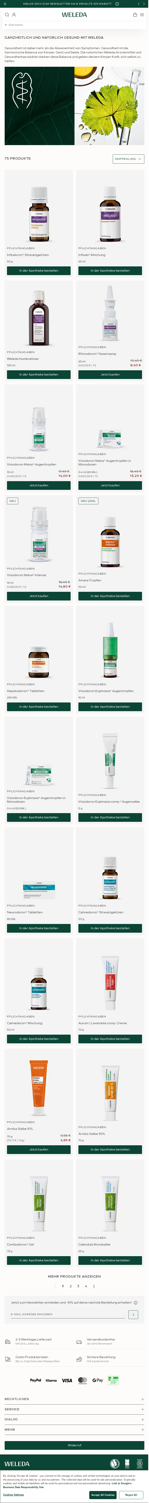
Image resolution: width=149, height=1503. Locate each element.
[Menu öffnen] (142, 14)
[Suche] (7, 14)
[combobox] (125, 159)
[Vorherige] (138, 4)
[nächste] (144, 4)
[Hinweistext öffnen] (135, 1302)
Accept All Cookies (102, 1495)
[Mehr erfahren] (115, 1464)
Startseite (16, 25)
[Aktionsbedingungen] (117, 4)
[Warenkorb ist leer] (135, 14)
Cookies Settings (13, 1494)
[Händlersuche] (133, 1314)
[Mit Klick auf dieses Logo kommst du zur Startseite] (74, 15)
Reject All (131, 1495)
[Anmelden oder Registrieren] (14, 14)
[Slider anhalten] (5, 4)
